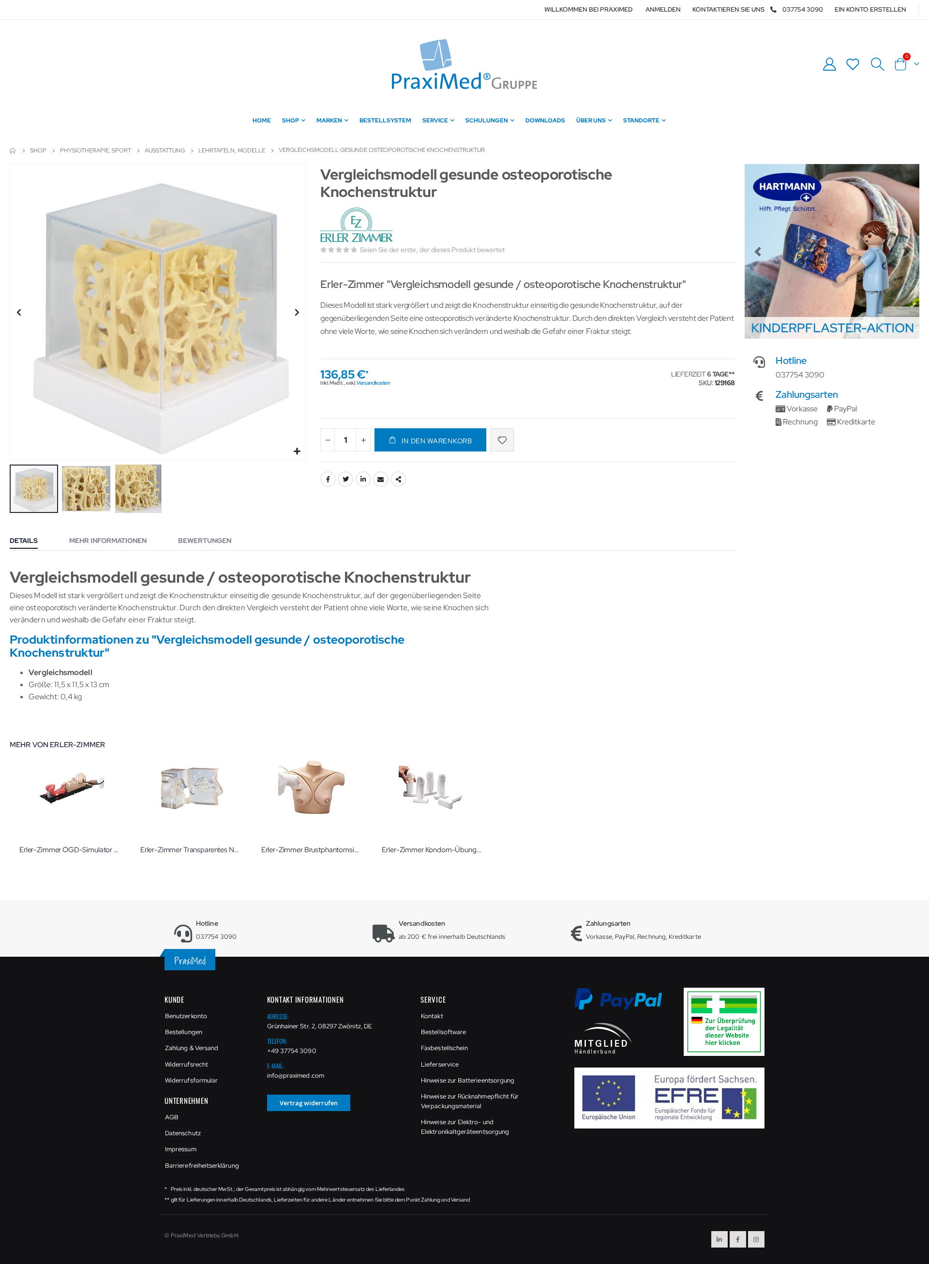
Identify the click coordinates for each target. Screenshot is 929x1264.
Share (398, 479)
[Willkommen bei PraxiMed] (464, 64)
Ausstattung (165, 150)
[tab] (31, 541)
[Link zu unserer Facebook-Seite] (738, 1239)
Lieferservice (440, 1064)
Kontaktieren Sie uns (728, 9)
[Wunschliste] (853, 64)
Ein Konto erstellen (870, 9)
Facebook (328, 479)
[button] (296, 451)
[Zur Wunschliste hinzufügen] (502, 439)
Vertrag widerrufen (309, 1102)
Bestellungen (183, 1032)
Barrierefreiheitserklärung (202, 1165)
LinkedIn (363, 479)
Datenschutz (183, 1133)
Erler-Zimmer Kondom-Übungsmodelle (432, 850)
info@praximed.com (295, 1075)
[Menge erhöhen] (363, 439)
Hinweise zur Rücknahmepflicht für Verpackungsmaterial (470, 1101)
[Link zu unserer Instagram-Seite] (756, 1239)
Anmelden (663, 9)
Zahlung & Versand (191, 1048)
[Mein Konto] (829, 64)
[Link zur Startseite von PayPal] (624, 1004)
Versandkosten (373, 382)
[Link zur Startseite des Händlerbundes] (603, 1038)
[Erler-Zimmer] (357, 225)
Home (13, 150)
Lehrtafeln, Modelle (231, 150)
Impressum (180, 1149)
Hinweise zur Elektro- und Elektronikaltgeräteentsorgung (465, 1127)
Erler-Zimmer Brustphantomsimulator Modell (312, 850)
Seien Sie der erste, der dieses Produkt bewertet (432, 249)
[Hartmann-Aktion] (832, 251)
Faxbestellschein (444, 1048)
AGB (172, 1117)
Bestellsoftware (443, 1032)
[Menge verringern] (327, 439)
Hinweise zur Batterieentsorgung (467, 1080)
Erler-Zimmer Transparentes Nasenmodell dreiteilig (191, 850)
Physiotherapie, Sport (95, 150)
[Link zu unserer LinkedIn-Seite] (719, 1239)
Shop (38, 150)
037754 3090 (802, 9)
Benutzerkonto (186, 1016)
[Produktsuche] (877, 64)
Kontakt (432, 1016)
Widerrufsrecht (186, 1064)
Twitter (345, 479)
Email (381, 479)
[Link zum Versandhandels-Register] (727, 1021)
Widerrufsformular (191, 1080)
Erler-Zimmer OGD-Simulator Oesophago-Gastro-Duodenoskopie (70, 850)
